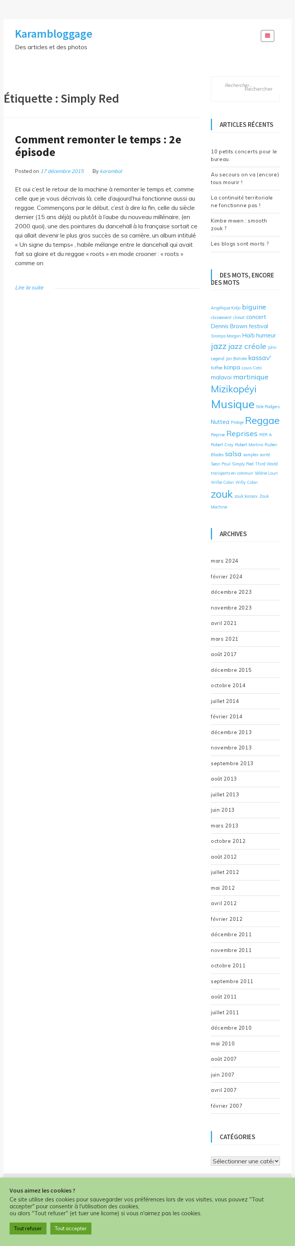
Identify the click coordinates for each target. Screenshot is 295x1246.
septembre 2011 (232, 981)
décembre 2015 (231, 670)
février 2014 (227, 716)
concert (256, 317)
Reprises (242, 433)
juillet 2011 (225, 1012)
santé (265, 454)
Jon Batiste (236, 358)
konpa (232, 367)
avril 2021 (224, 623)
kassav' (259, 357)
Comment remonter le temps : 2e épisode (98, 145)
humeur (266, 335)
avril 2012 (224, 903)
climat (239, 317)
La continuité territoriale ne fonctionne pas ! (242, 201)
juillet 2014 (225, 701)
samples (250, 454)
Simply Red (243, 464)
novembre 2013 (231, 747)
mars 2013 (225, 825)
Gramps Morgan (226, 336)
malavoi (221, 377)
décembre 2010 (231, 1028)
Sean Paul (220, 464)
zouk (222, 493)
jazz (219, 346)
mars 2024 (225, 561)
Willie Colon (222, 482)
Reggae (262, 420)
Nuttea (220, 421)
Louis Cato (252, 367)
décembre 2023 (231, 592)
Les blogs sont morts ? (239, 244)
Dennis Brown (229, 326)
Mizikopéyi (234, 389)
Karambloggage (54, 33)
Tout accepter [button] (71, 1228)
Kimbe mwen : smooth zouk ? (239, 224)
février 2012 (227, 919)
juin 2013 (223, 810)
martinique (250, 376)
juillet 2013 (225, 794)
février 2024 (227, 576)
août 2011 (224, 996)
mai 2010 (223, 1043)
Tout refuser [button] (28, 1228)
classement (221, 317)
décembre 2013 (231, 732)
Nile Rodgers (268, 406)
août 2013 (224, 779)
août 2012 (224, 857)
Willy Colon (246, 482)
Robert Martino (249, 444)
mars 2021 (225, 639)
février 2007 (227, 1106)
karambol (111, 171)
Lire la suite (29, 287)
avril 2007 (224, 1090)
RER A (265, 434)
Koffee (216, 367)
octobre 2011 (228, 965)
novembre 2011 (231, 950)
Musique (233, 404)
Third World (266, 464)
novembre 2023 (231, 608)
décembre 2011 (231, 934)
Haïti (248, 335)
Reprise (218, 434)
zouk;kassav (246, 496)
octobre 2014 (228, 685)
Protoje (237, 422)
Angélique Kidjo (225, 308)
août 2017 (224, 654)
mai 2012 (223, 888)
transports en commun (232, 473)
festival (258, 326)
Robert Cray (222, 444)
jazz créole (247, 346)
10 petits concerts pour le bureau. (244, 155)
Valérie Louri (266, 473)
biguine (254, 306)
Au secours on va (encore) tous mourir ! (245, 178)
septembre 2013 (232, 763)
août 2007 (224, 1059)
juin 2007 (223, 1075)
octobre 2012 (228, 841)
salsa (233, 453)
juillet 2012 (225, 872)
